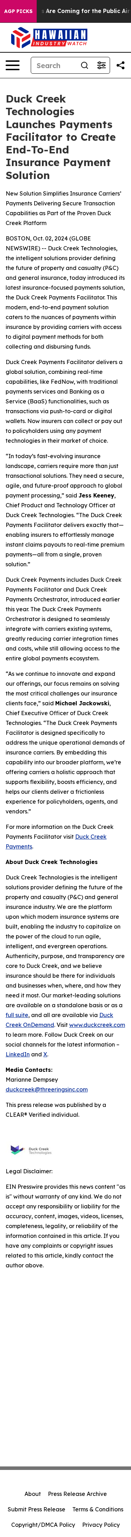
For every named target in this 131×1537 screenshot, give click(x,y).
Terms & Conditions (97, 1509)
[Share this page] (120, 65)
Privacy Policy (101, 1524)
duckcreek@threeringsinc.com (47, 1089)
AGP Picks (18, 11)
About (32, 1493)
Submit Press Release (36, 1509)
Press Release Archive (77, 1493)
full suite (17, 1014)
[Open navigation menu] (13, 65)
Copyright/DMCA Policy (43, 1524)
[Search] (84, 65)
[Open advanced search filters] (101, 65)
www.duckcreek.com (97, 1024)
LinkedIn (18, 1054)
